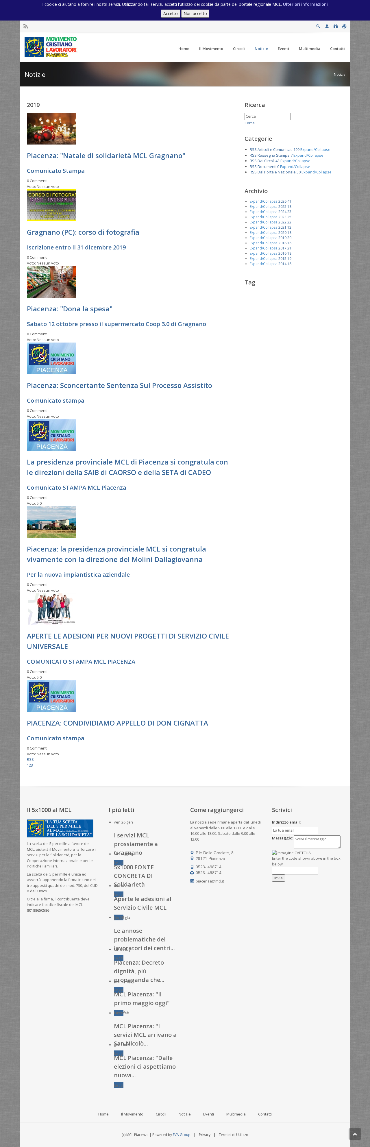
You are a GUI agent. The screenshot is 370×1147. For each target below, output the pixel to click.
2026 (282, 201)
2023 (282, 216)
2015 (282, 258)
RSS (30, 759)
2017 (282, 248)
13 (289, 227)
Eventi (208, 1114)
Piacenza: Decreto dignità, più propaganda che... (139, 971)
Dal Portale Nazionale (277, 172)
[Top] (355, 1134)
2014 (282, 263)
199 (296, 149)
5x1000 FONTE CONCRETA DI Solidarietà (134, 875)
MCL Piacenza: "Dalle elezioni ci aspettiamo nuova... (145, 1066)
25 (289, 216)
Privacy (204, 1134)
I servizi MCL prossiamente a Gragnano (136, 843)
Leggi (118, 862)
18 (289, 206)
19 (289, 258)
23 (289, 211)
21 (289, 248)
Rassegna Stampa (274, 155)
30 (299, 172)
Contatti (265, 1114)
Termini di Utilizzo (233, 1134)
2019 (282, 237)
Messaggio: (282, 838)
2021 (282, 227)
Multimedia (236, 1114)
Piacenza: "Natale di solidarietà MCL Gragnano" (106, 155)
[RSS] (25, 26)
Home (103, 1114)
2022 (282, 222)
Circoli (161, 1114)
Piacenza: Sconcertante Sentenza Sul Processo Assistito (119, 385)
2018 (282, 242)
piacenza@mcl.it (210, 881)
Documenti (267, 166)
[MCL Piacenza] (51, 46)
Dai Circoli (266, 160)
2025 (282, 206)
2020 (282, 232)
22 (289, 222)
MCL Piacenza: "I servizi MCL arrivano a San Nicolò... (145, 1034)
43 (277, 160)
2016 (282, 253)
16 (289, 242)
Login (335, 24)
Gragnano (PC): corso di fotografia (83, 232)
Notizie (339, 74)
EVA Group (181, 1134)
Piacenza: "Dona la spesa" (69, 308)
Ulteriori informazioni (305, 4)
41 (289, 201)
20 (289, 237)
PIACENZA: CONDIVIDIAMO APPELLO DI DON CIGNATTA (117, 723)
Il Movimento (132, 1114)
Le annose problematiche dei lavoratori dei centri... (144, 939)
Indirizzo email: (286, 822)
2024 (282, 211)
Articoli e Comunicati (275, 149)
